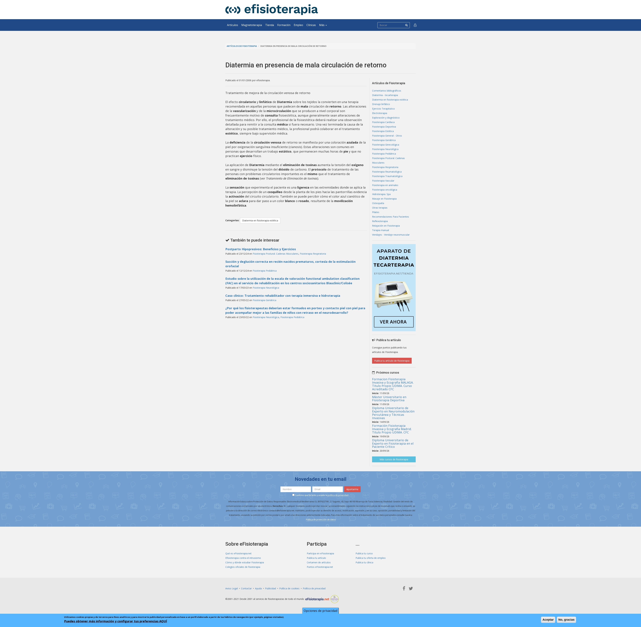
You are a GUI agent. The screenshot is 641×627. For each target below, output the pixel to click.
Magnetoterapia (251, 25)
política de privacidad (338, 495)
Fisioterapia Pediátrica (265, 270)
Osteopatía (378, 203)
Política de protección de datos (321, 519)
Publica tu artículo (316, 557)
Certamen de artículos (319, 562)
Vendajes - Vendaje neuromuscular (391, 234)
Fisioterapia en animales (385, 185)
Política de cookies (289, 588)
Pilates (375, 212)
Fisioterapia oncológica (384, 189)
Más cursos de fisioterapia (394, 459)
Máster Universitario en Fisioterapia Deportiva (389, 398)
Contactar (246, 588)
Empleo (298, 25)
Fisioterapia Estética (383, 131)
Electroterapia (379, 113)
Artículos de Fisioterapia (242, 46)
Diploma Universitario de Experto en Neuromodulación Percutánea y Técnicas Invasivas (393, 413)
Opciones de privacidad (320, 611)
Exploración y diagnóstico (386, 117)
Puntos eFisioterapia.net (320, 566)
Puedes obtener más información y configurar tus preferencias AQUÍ (115, 621)
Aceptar (548, 619)
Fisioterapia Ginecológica (385, 144)
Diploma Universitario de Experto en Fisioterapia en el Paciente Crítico (392, 443)
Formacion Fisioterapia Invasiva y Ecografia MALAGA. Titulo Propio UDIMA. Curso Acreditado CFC (392, 384)
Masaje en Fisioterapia (384, 198)
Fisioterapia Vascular (383, 180)
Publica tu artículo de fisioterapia (391, 360)
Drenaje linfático (381, 104)
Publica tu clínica (364, 562)
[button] (415, 25)
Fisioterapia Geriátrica (264, 300)
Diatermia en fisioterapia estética (260, 220)
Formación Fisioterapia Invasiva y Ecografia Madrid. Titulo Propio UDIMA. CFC (392, 429)
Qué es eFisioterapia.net (238, 553)
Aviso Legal (231, 588)
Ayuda (258, 588)
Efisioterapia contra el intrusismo (243, 557)
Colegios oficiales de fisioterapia (242, 566)
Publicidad (270, 588)
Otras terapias (379, 207)
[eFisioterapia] (271, 9)
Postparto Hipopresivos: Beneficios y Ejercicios (260, 249)
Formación (283, 25)
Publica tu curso (364, 553)
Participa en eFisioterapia (320, 553)
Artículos (232, 25)
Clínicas (311, 25)
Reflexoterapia (380, 221)
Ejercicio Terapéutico (383, 108)
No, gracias (566, 619)
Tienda (269, 25)
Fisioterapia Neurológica (266, 287)
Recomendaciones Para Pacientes (390, 216)
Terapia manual (380, 230)
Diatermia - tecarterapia (385, 95)
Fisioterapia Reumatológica (387, 171)
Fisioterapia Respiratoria (313, 253)
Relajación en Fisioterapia (386, 225)
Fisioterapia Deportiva (384, 126)
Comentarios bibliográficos (386, 90)
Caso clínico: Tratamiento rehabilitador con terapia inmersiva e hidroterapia (282, 296)
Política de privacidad (314, 588)
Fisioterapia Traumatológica (387, 176)
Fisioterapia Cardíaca (383, 122)
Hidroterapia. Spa (381, 194)
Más (322, 25)
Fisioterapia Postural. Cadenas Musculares (275, 253)
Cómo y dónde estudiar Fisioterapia (244, 562)
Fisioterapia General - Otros (387, 135)
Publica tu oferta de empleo (371, 557)
